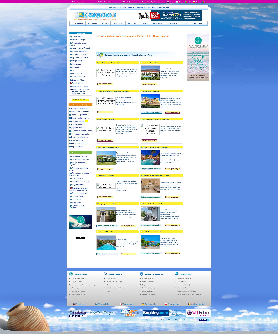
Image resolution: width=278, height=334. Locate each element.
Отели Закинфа (78, 37)
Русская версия (173, 304)
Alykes (145, 24)
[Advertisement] (139, 44)
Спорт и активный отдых (78, 164)
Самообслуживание (80, 86)
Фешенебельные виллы (78, 44)
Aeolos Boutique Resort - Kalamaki (155, 147)
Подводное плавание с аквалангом (80, 174)
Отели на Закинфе (184, 278)
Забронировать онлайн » (151, 112)
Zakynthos (79, 24)
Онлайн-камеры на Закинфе (116, 288)
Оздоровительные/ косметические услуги (79, 189)
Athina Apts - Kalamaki (151, 91)
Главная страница (80, 2)
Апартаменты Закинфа (81, 48)
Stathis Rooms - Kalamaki (152, 232)
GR (180, 2)
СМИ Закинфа (77, 140)
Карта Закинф (77, 147)
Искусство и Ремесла (79, 137)
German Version (150, 304)
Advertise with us (106, 2)
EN (171, 2)
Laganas (94, 24)
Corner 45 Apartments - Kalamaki (154, 204)
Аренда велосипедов (80, 112)
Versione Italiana (128, 304)
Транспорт (76, 200)
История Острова (148, 281)
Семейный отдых (79, 77)
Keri (185, 24)
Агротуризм (77, 74)
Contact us (128, 2)
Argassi (133, 24)
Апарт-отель (77, 61)
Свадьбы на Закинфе (81, 182)
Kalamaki (119, 24)
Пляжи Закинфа (77, 124)
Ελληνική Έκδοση (104, 304)
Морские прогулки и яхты (79, 169)
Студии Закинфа (79, 51)
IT (189, 2)
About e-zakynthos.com (152, 2)
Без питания (182, 281)
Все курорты (199, 24)
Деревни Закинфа (78, 128)
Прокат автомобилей (80, 108)
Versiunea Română (197, 304)
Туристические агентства (77, 207)
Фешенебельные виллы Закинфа (189, 294)
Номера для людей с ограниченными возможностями (79, 91)
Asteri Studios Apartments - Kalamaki (156, 119)
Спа (73, 70)
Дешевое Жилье (79, 80)
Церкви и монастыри (149, 285)
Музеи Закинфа (147, 278)
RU (197, 2)
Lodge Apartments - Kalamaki (108, 204)
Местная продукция (79, 144)
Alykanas (159, 24)
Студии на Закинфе (184, 288)
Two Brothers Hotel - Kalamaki (109, 63)
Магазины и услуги (79, 193)
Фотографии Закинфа (80, 134)
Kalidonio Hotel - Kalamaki (152, 63)
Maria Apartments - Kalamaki (108, 147)
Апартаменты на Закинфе (187, 291)
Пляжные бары (77, 121)
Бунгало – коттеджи (80, 58)
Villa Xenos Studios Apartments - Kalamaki (113, 91)
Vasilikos (173, 24)
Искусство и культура (149, 288)
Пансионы (76, 64)
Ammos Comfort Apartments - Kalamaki (156, 175)
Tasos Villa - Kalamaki (106, 175)
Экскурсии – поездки (80, 160)
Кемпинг (75, 67)
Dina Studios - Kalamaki (106, 119)
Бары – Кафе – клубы (80, 118)
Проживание (77, 83)
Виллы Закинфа (78, 40)
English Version (81, 304)
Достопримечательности (81, 131)
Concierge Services (80, 156)
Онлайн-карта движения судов (117, 285)
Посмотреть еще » (105, 84)
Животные (76, 203)
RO (206, 2)
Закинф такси (77, 196)
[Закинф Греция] (95, 20)
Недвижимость (78, 185)
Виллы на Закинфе (184, 285)
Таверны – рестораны (80, 115)
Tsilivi (107, 24)
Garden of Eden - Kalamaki (107, 232)
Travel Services (78, 178)
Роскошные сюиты (79, 54)
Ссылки (109, 291)
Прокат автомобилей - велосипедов (84, 285)
